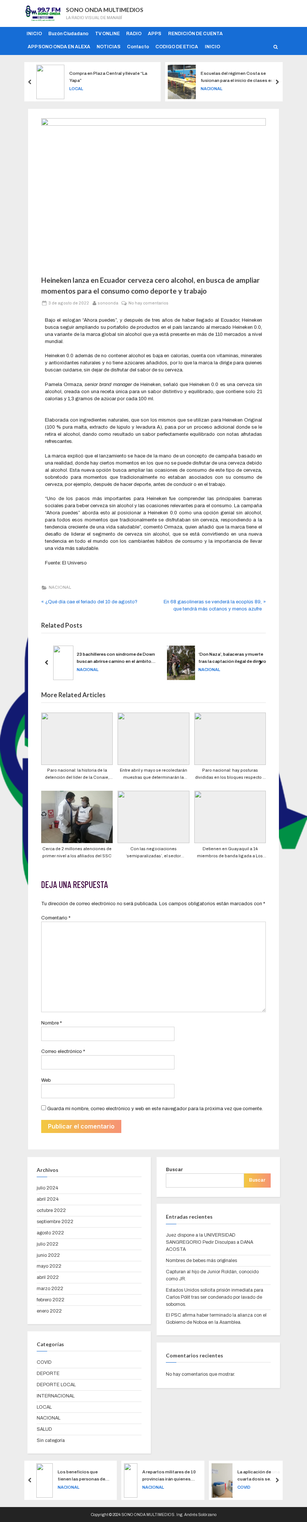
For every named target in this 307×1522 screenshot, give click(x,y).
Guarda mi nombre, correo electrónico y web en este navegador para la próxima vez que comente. (155, 1108)
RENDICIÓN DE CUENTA (195, 33)
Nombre (51, 1023)
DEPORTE (48, 1373)
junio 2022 (48, 1255)
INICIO (34, 33)
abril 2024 (47, 1199)
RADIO (134, 33)
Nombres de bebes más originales (201, 1260)
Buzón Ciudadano (68, 33)
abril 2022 (48, 1277)
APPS (154, 33)
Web (46, 1080)
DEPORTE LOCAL (56, 1384)
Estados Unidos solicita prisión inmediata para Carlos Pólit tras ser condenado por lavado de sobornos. (214, 1297)
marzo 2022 (50, 1288)
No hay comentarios (148, 302)
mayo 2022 (49, 1266)
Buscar (174, 1169)
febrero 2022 (50, 1299)
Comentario (55, 918)
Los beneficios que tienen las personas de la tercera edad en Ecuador (81, 1476)
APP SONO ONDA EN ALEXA (59, 46)
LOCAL (76, 88)
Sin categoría (51, 1440)
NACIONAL (211, 88)
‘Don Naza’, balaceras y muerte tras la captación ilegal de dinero (135, 658)
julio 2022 (47, 1244)
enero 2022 (49, 1311)
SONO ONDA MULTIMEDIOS (104, 9)
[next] (277, 81)
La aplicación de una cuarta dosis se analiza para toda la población (258, 1476)
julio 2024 (47, 1188)
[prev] (30, 81)
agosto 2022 (50, 1232)
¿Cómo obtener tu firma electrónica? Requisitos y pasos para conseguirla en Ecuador (249, 658)
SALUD (44, 1429)
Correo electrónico (63, 1051)
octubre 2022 (51, 1210)
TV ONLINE (107, 33)
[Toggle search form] (276, 47)
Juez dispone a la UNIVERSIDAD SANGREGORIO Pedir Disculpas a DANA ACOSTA (209, 1242)
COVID (44, 1362)
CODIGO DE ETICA (176, 46)
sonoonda (108, 302)
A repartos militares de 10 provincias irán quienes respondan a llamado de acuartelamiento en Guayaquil (169, 1476)
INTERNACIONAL (56, 1396)
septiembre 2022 (55, 1221)
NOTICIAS (109, 46)
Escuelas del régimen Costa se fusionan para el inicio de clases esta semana (239, 77)
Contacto (138, 46)
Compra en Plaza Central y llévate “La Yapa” (108, 77)
